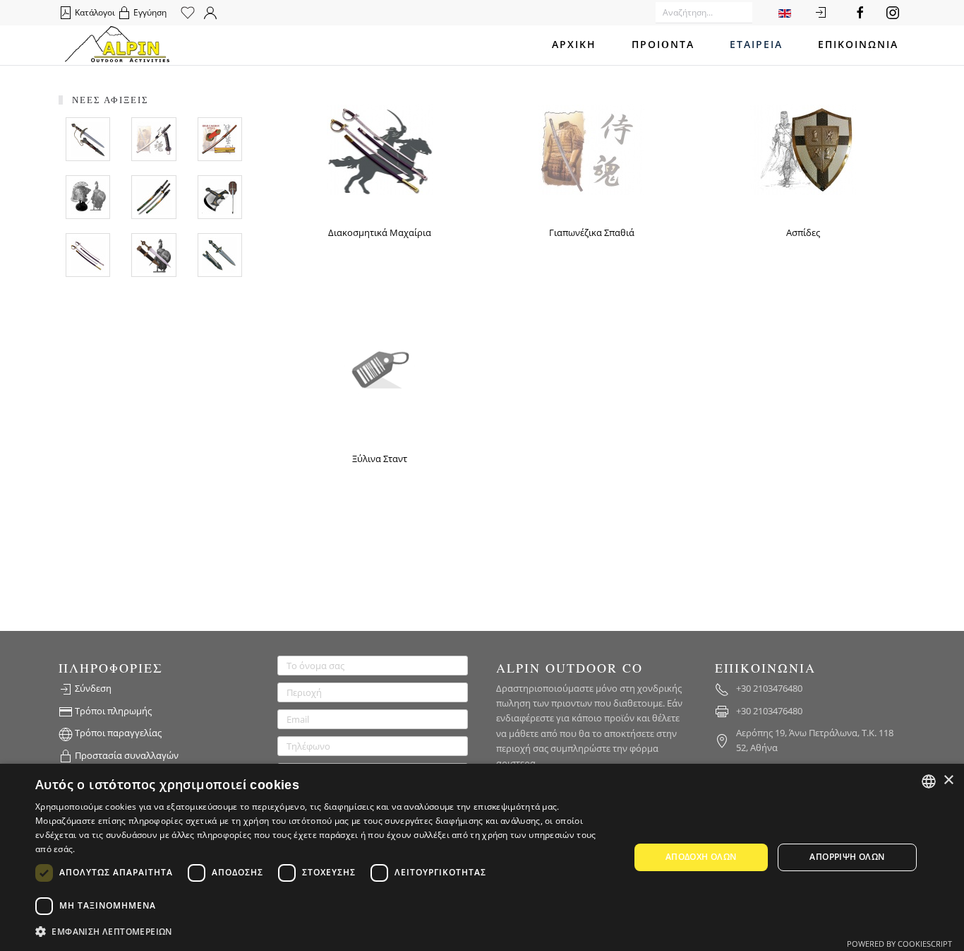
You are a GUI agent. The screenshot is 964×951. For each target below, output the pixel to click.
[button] (323, 932)
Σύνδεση (92, 688)
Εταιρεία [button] (756, 45)
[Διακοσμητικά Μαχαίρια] (380, 148)
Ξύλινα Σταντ (379, 458)
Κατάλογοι (94, 12)
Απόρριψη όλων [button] (846, 857)
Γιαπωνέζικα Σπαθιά (591, 232)
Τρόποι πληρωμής (112, 710)
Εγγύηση (149, 12)
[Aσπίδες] (803, 148)
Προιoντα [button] (663, 45)
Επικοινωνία (858, 45)
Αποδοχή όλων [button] (701, 857)
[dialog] (482, 857)
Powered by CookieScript (899, 943)
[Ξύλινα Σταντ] (379, 364)
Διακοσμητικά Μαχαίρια (379, 232)
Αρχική (574, 45)
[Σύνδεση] (820, 12)
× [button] (948, 780)
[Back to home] (117, 45)
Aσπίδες (803, 232)
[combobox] (929, 781)
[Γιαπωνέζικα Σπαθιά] (591, 148)
